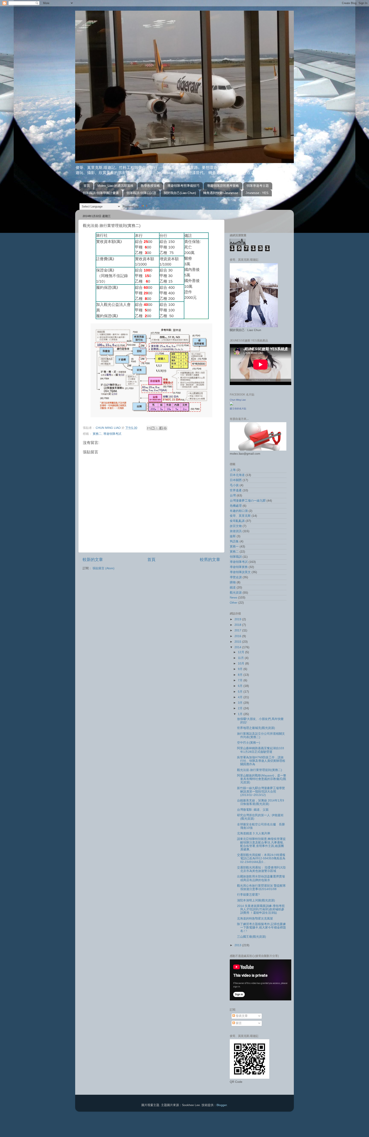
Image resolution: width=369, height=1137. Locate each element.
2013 (238, 945)
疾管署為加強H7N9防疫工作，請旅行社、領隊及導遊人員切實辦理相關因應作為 (261, 761)
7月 (240, 680)
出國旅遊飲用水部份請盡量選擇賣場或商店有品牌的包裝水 (261, 878)
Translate (154, 206)
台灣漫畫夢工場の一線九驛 (248, 500)
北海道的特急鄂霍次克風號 (255, 918)
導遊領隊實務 (239, 567)
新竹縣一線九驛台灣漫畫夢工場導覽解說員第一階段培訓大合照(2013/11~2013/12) (261, 792)
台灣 (233, 495)
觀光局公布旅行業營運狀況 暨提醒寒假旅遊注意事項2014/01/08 (261, 887)
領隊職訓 (236, 556)
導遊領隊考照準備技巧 (183, 185)
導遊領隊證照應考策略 (223, 185)
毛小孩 (234, 485)
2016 (238, 636)
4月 (240, 697)
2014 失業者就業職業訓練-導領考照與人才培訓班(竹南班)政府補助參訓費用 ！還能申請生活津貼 (261, 909)
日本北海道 (237, 475)
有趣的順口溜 (239, 510)
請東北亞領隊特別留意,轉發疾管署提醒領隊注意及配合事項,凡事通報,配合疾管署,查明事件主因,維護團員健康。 (261, 844)
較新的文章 (93, 559)
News (233, 597)
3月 (240, 702)
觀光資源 (236, 592)
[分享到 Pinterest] (165, 428)
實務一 (234, 546)
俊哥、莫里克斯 (240, 515)
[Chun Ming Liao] (231, 404)
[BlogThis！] (153, 428)
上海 (233, 469)
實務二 (97, 433)
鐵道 (233, 587)
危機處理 (236, 505)
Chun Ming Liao (238, 399)
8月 (240, 674)
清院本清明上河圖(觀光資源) (256, 900)
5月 (240, 691)
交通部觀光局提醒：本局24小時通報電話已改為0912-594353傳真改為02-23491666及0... (261, 858)
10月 (241, 663)
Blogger (222, 1105)
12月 (241, 652)
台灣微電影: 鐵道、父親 (253, 809)
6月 (240, 685)
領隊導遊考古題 (257, 185)
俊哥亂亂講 (237, 521)
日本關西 (236, 480)
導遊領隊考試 (112, 433)
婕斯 (233, 536)
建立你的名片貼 (238, 408)
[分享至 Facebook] (161, 428)
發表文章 (241, 1015)
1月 (240, 714)
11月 (241, 658)
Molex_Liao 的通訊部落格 (115, 185)
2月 (240, 708)
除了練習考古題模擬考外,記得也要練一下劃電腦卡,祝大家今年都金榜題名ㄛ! (261, 927)
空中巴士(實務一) (248, 742)
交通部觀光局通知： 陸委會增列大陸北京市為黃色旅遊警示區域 (261, 869)
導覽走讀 (236, 577)
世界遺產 (236, 490)
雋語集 (234, 541)
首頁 (86, 185)
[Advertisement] (255, 219)
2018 (238, 624)
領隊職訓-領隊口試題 (141, 193)
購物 (233, 582)
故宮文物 (236, 526)
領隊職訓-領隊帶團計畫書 (101, 193)
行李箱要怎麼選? (248, 894)
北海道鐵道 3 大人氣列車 (253, 833)
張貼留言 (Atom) (103, 568)
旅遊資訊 (236, 531)
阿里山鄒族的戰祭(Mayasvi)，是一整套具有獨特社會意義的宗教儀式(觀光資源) (261, 779)
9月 (240, 669)
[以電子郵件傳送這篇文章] (149, 428)
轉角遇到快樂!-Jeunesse (220, 193)
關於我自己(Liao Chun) (180, 193)
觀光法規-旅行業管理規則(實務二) (259, 770)
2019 (238, 619)
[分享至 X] (157, 428)
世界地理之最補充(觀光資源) (256, 728)
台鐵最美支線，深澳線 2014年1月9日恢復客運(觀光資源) (260, 802)
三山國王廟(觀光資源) (251, 936)
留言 (238, 1023)
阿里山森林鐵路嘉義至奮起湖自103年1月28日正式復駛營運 (260, 750)
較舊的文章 (210, 559)
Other (233, 602)
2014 (238, 647)
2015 (238, 641)
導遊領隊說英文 (240, 572)
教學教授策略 (150, 185)
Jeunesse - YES (257, 193)
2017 (238, 630)
